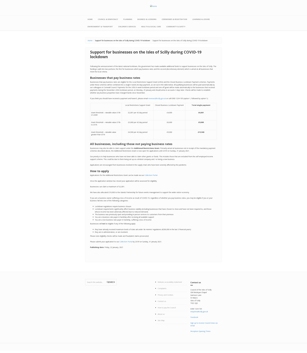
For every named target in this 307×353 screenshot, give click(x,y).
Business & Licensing (146, 19)
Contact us (162, 301)
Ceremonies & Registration (174, 19)
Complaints (162, 288)
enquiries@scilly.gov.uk (199, 311)
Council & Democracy (108, 19)
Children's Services (127, 26)
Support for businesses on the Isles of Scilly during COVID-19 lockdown (122, 40)
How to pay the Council (167, 307)
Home (90, 19)
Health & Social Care (151, 26)
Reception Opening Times (200, 331)
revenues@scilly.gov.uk (157, 98)
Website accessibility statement (170, 282)
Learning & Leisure (201, 19)
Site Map (161, 320)
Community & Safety (175, 26)
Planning (127, 19)
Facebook (194, 317)
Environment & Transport (100, 26)
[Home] (153, 6)
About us (161, 314)
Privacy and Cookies (165, 295)
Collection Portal (151, 175)
